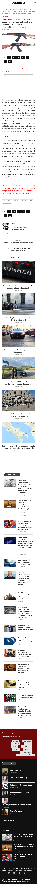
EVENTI (15, 749)
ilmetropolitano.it (7, 9)
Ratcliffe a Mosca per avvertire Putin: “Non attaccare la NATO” (25, 596)
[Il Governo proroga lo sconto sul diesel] (10, 698)
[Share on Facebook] (14, 57)
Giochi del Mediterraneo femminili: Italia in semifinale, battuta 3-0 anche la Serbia (25, 711)
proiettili (24, 200)
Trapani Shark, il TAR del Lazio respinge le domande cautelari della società (25, 525)
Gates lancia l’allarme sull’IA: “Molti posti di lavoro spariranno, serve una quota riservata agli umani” (25, 578)
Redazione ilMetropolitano (21, 785)
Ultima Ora (7, 831)
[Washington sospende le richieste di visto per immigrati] (10, 653)
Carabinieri (26, 9)
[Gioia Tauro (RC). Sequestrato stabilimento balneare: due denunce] (18, 368)
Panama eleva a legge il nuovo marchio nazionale (25, 640)
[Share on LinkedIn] (27, 57)
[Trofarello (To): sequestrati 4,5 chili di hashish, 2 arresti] (18, 304)
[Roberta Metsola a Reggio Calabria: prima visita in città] (10, 628)
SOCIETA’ (28, 749)
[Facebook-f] (4, 873)
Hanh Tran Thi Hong (18, 778)
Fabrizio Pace (15, 770)
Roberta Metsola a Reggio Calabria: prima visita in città (25, 628)
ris (31, 200)
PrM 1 (14, 223)
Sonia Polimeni (16, 811)
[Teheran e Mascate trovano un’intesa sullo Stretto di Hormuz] (10, 684)
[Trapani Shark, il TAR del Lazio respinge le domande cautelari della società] (10, 524)
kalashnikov (7, 200)
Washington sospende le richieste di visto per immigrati (24, 653)
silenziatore (7, 204)
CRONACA (27, 741)
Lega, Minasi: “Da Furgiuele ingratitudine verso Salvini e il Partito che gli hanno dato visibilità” (24, 507)
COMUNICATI (17, 9)
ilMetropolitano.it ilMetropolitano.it (16, 805)
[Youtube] (14, 873)
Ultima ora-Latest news (26, 755)
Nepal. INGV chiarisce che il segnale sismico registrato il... (24, 836)
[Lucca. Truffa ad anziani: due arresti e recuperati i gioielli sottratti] (18, 272)
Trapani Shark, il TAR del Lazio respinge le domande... (23, 856)
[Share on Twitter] (18, 57)
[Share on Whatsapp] (5, 61)
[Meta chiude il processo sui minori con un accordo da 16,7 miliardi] (10, 667)
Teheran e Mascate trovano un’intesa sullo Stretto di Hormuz (25, 684)
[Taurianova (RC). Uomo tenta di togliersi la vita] (10, 563)
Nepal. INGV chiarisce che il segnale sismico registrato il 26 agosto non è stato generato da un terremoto (25, 486)
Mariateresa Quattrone (19, 792)
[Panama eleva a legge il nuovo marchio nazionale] (10, 641)
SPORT (14, 746)
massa (16, 200)
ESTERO (28, 744)
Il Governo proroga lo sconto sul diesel (25, 696)
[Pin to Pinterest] (23, 57)
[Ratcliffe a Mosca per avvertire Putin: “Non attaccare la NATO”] (10, 596)
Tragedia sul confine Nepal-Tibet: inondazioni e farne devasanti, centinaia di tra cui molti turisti (25, 612)
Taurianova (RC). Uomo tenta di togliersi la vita (24, 562)
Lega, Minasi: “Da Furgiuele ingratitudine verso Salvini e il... (23, 846)
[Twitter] (9, 873)
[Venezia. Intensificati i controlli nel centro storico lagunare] (18, 400)
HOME (15, 741)
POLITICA (16, 744)
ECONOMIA (27, 746)
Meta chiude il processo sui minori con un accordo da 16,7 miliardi (24, 669)
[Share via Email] (10, 61)
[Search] (35, 3)
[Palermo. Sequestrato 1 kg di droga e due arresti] (18, 336)
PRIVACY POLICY (8, 821)
